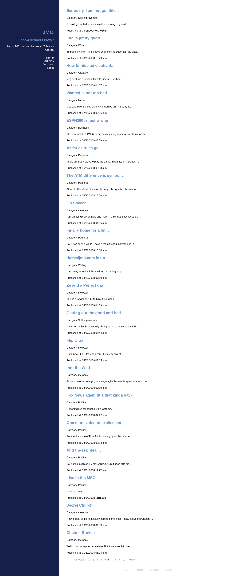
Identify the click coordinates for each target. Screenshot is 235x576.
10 (123, 559)
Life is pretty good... (85, 38)
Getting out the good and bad (94, 313)
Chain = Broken (81, 532)
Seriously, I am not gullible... (93, 10)
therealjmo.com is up (86, 258)
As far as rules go (83, 148)
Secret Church (80, 505)
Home (50, 57)
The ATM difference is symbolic (95, 175)
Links (50, 67)
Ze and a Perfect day (85, 285)
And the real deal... (84, 450)
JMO (48, 32)
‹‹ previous (80, 559)
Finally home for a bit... (88, 230)
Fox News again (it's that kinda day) (99, 395)
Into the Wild (78, 367)
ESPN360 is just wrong (87, 120)
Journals (48, 64)
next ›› (131, 559)
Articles (49, 61)
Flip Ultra (75, 340)
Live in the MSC (81, 478)
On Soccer (76, 203)
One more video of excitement (94, 423)
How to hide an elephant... (90, 65)
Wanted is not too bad (87, 93)
